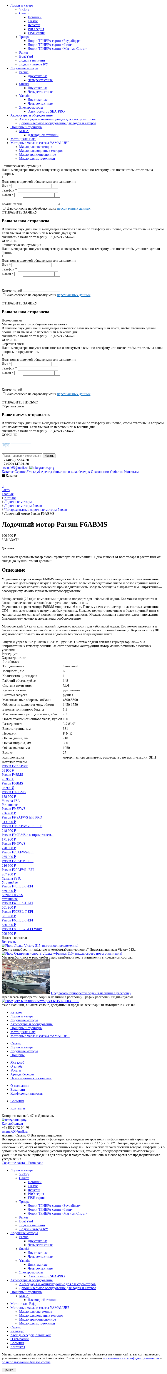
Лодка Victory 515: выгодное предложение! (46, 945)
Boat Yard (26, 56)
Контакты (131, 471)
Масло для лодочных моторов (41, 150)
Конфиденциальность (26, 1093)
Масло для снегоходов (35, 147)
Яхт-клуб (33, 471)
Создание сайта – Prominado (22, 1163)
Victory (24, 9)
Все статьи (10, 941)
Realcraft (34, 25)
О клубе (16, 1066)
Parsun (23, 72)
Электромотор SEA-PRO (46, 111)
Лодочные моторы (24, 68)
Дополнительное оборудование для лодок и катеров (57, 123)
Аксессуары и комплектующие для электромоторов (57, 119)
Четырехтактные (40, 80)
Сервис (20, 471)
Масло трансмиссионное (37, 154)
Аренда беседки (22, 1074)
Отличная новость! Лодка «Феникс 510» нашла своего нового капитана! (68, 953)
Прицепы (17, 1055)
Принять (8, 1370)
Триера (24, 37)
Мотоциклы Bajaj (23, 139)
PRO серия (36, 29)
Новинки (35, 17)
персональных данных (73, 208)
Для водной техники (43, 135)
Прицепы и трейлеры (26, 127)
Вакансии (17, 1089)
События (116, 471)
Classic (33, 21)
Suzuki (24, 84)
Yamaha (24, 95)
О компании (100, 471)
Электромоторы (31, 107)
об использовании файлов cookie (26, 1362)
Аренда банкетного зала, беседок (65, 471)
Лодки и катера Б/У (33, 64)
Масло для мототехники (37, 158)
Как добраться (12, 1123)
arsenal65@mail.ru (15, 468)
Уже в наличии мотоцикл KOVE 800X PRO (46, 1001)
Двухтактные (37, 76)
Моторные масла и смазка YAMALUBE (40, 143)
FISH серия (36, 33)
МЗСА (24, 131)
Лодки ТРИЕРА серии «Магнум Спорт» (57, 48)
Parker (23, 52)
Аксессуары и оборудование (31, 115)
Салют (24, 13)
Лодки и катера (21, 5)
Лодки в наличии (32, 60)
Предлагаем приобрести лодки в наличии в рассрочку (91, 993)
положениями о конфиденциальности (131, 1358)
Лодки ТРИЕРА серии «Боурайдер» (54, 41)
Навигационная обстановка (31, 1078)
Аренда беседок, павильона (30, 1335)
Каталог (8, 471)
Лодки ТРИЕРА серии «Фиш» (50, 44)
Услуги (15, 1070)
